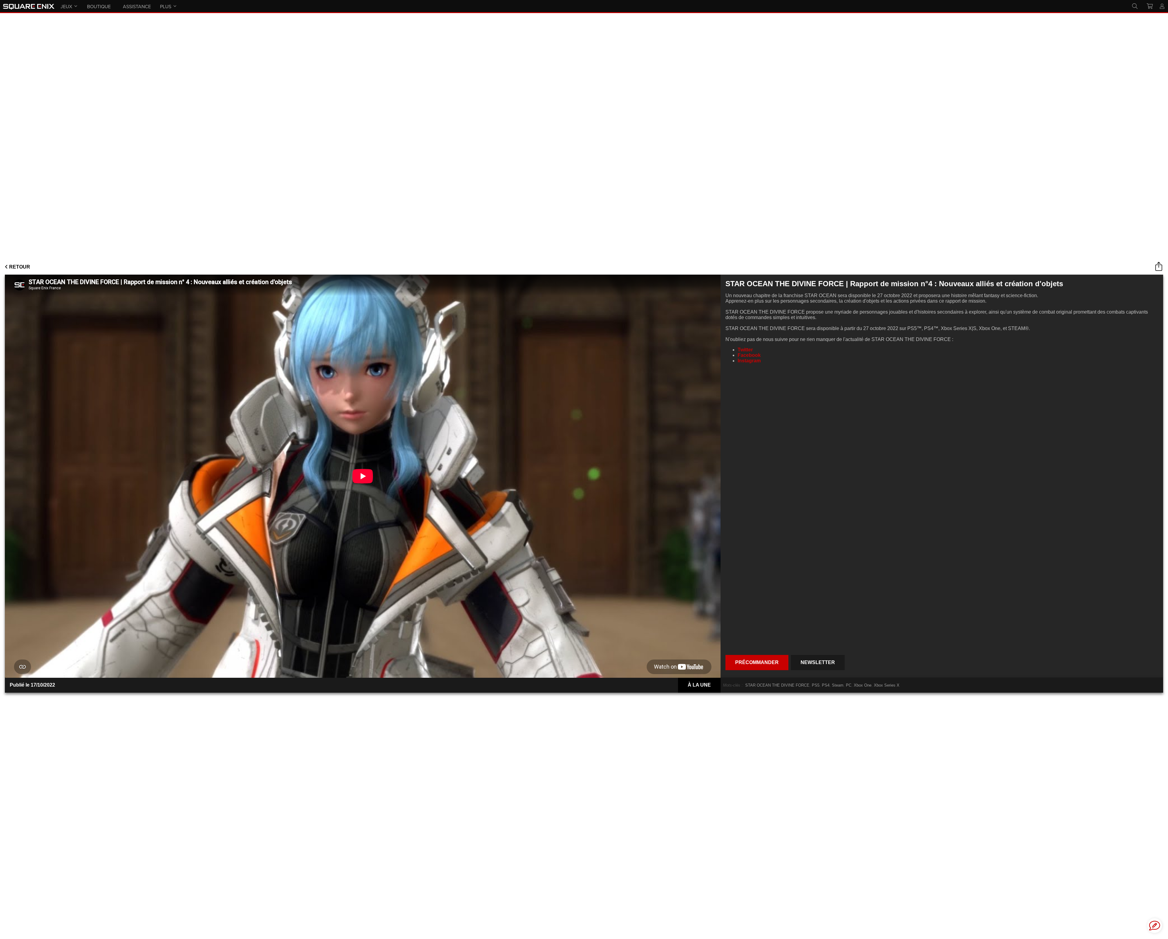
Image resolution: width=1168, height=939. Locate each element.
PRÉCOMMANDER (757, 662)
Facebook (749, 355)
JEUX (66, 6)
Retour (19, 266)
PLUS (165, 6)
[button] (1154, 925)
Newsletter (818, 662)
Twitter (745, 349)
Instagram (749, 360)
